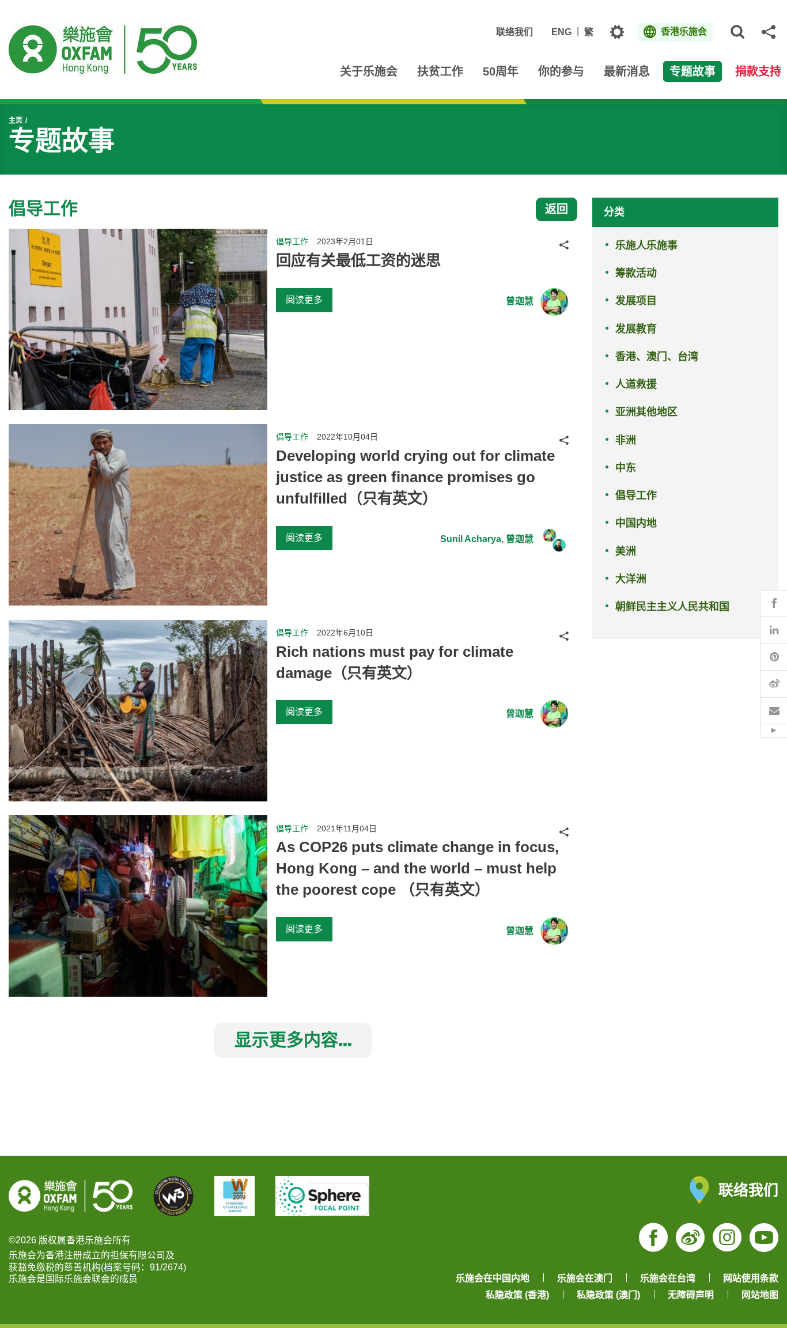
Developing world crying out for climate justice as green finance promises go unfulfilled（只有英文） (415, 477)
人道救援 (636, 384)
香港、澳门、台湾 (656, 356)
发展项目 (636, 301)
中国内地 (636, 523)
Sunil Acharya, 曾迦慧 (487, 539)
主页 (15, 120)
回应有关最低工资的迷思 (358, 260)
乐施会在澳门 (584, 1278)
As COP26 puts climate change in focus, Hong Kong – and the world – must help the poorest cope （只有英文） (417, 868)
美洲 (625, 551)
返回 (556, 209)
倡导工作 (636, 495)
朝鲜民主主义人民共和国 (672, 606)
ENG (561, 32)
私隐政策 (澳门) (608, 1295)
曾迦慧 (520, 301)
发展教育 (636, 329)
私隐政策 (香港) (517, 1295)
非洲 (625, 440)
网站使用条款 (750, 1278)
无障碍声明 (691, 1295)
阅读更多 (304, 300)
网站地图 (759, 1295)
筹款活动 (636, 273)
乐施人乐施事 (646, 245)
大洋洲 (630, 579)
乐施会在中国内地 (492, 1278)
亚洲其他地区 (646, 412)
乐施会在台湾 (667, 1278)
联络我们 (514, 32)
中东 (625, 468)
